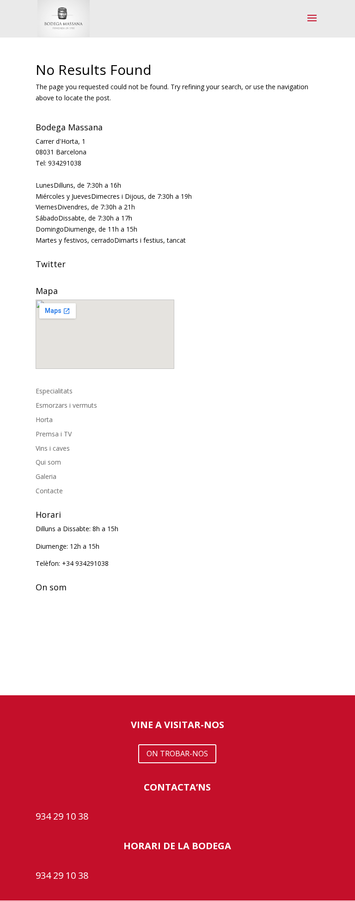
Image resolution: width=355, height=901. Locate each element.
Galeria (46, 476)
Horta (44, 419)
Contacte (49, 490)
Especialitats (54, 390)
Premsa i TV (54, 433)
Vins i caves (53, 448)
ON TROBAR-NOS (177, 753)
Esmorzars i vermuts (66, 405)
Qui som (48, 462)
